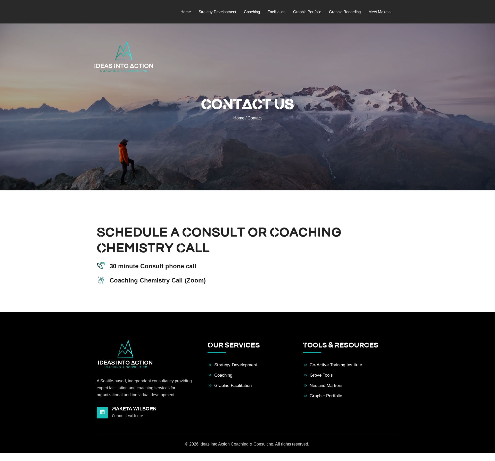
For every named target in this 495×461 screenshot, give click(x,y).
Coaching (223, 375)
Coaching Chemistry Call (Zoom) (158, 280)
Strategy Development (235, 364)
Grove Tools (321, 375)
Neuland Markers (326, 385)
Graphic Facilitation (233, 385)
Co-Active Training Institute (336, 364)
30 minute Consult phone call (153, 266)
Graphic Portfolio (326, 395)
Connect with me (127, 415)
